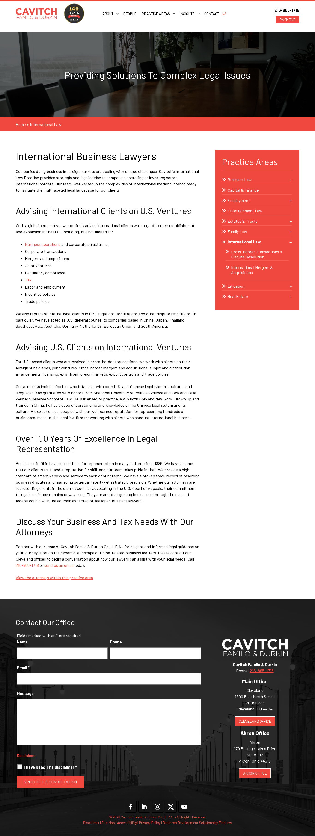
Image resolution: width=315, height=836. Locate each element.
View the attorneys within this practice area (54, 577)
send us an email (58, 565)
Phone (116, 641)
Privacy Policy (149, 822)
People (130, 14)
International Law (244, 241)
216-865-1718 (286, 10)
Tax (28, 279)
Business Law (240, 179)
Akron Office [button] (255, 773)
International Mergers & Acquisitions (252, 270)
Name (22, 641)
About (107, 14)
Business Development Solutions (188, 822)
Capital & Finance (243, 190)
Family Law (237, 231)
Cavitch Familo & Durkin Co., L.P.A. (147, 817)
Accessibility (127, 822)
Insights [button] (187, 14)
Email (23, 667)
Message (25, 693)
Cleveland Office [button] (255, 721)
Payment (287, 19)
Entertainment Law (245, 210)
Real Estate (238, 296)
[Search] (224, 13)
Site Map (108, 822)
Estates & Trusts (242, 221)
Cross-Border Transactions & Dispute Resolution (257, 254)
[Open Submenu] (290, 180)
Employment (239, 200)
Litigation (236, 286)
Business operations (42, 244)
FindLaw (225, 822)
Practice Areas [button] (156, 14)
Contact (211, 14)
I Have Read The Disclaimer (50, 767)
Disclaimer (26, 755)
